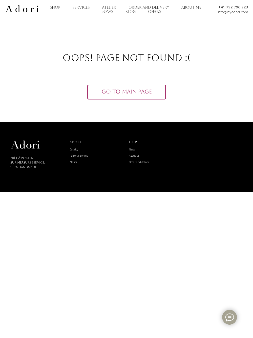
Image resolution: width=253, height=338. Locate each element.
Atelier (73, 162)
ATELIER (109, 7)
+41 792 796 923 (233, 6)
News (132, 149)
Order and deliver (139, 162)
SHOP (55, 7)
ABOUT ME (191, 7)
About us (134, 155)
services (81, 7)
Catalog (74, 149)
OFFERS (154, 11)
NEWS (107, 11)
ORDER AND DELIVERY (148, 7)
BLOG (131, 11)
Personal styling (79, 155)
